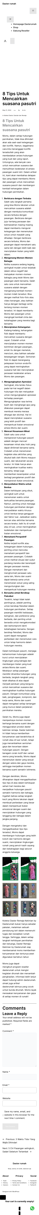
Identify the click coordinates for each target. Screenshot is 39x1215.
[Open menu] (33, 11)
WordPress (15, 1191)
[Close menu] (10, 19)
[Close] (3, 1197)
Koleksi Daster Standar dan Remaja (15, 115)
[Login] (5, 41)
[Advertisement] (19, 67)
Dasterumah (20, 947)
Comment (8, 1031)
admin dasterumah (26, 980)
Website (6, 1098)
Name (6, 1072)
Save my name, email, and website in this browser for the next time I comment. (19, 1114)
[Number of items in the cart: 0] (12, 41)
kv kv (24, 110)
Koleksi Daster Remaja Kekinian (17, 920)
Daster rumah (9, 3)
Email (5, 1085)
